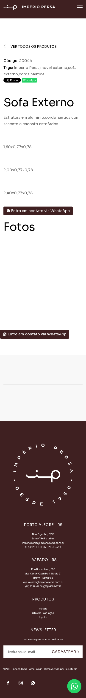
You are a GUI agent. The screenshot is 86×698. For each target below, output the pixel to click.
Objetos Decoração (43, 613)
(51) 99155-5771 (52, 586)
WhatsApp (29, 80)
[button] (40, 309)
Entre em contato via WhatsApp (40, 210)
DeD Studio (71, 669)
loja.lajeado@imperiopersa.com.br (43, 582)
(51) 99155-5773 (52, 547)
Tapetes (43, 617)
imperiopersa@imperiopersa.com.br (43, 542)
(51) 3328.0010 (33, 547)
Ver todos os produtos (33, 46)
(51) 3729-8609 (34, 586)
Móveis (43, 608)
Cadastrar (64, 651)
